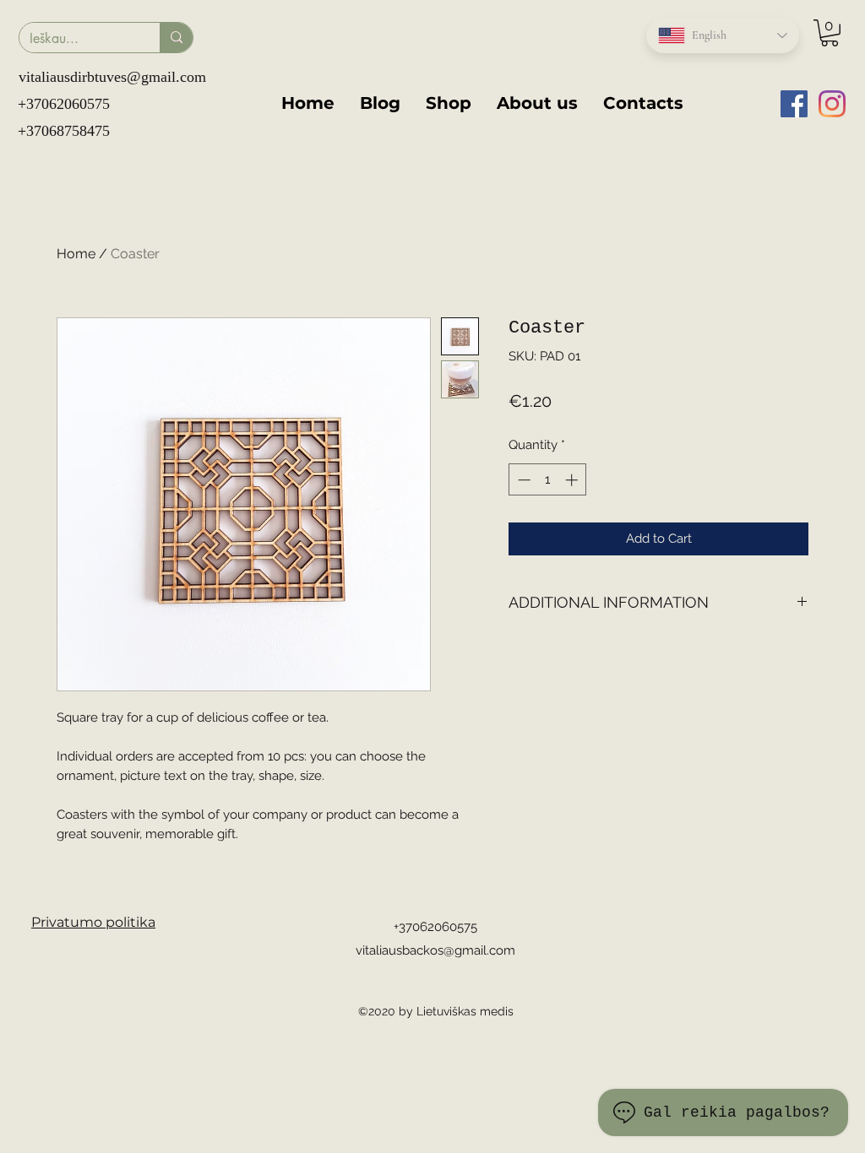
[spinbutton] (548, 479)
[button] (829, 32)
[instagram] (832, 103)
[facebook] (794, 103)
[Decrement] (522, 479)
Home (76, 254)
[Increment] (573, 479)
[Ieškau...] (176, 37)
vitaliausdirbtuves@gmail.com (112, 76)
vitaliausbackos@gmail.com (435, 950)
